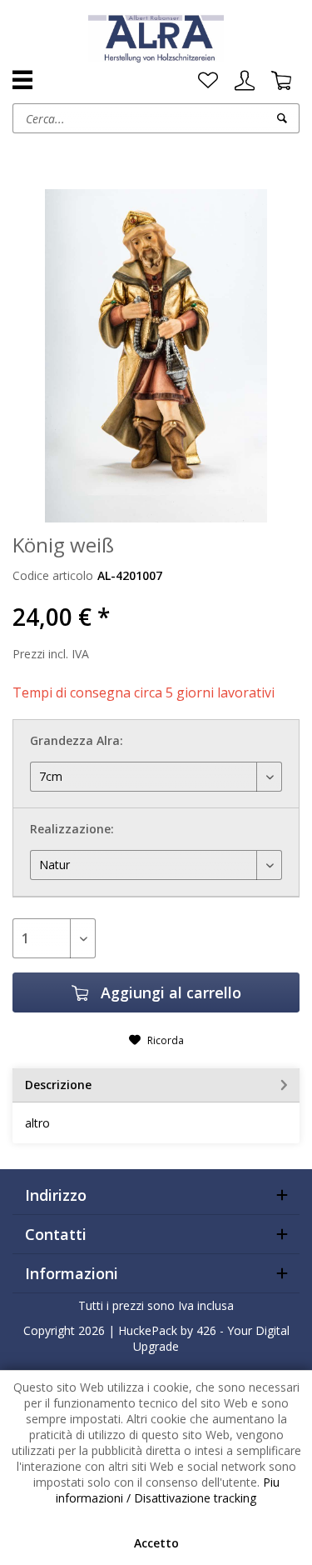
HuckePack (147, 1330)
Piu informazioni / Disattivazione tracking (168, 1490)
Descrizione (58, 1084)
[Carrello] (281, 81)
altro (37, 1123)
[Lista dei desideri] (208, 81)
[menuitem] (208, 81)
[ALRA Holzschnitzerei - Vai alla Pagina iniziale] (156, 37)
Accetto (156, 1543)
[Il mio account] (244, 81)
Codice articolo (52, 575)
